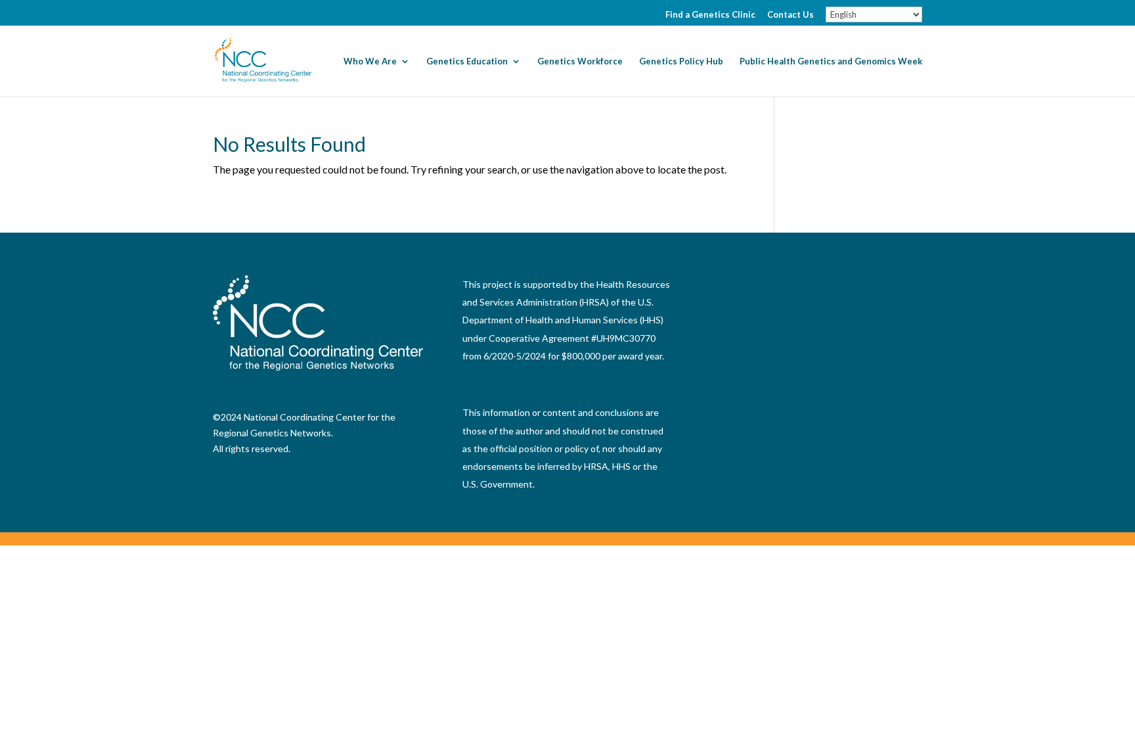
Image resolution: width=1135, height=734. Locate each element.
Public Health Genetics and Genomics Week (831, 61)
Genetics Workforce (580, 61)
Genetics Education (467, 61)
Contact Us (790, 15)
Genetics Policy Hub (681, 61)
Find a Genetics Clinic (710, 15)
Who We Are (370, 61)
